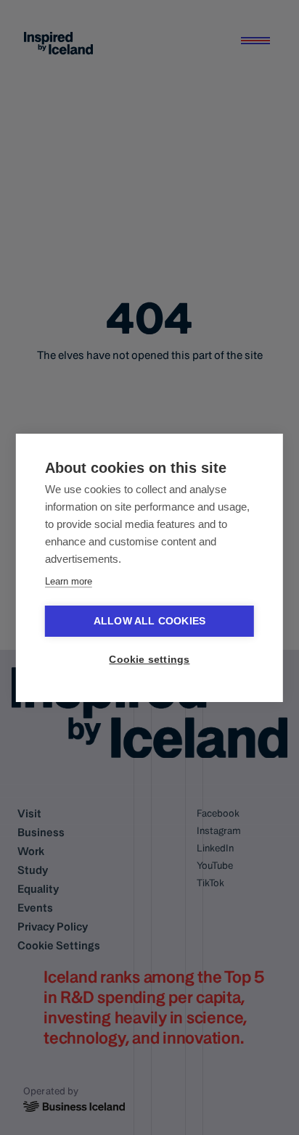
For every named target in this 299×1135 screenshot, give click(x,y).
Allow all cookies (149, 621)
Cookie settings (149, 659)
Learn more (68, 581)
